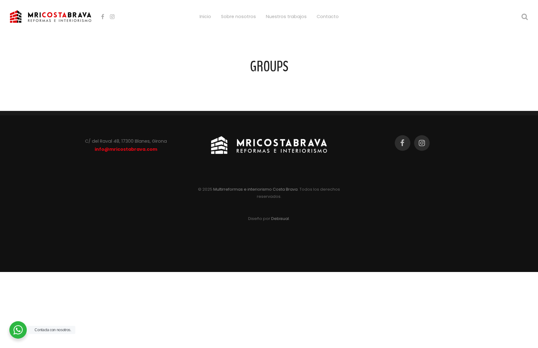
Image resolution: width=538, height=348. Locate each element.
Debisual (280, 218)
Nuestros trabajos (286, 16)
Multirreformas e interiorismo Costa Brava (255, 189)
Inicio (205, 16)
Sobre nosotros (238, 16)
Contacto (328, 16)
